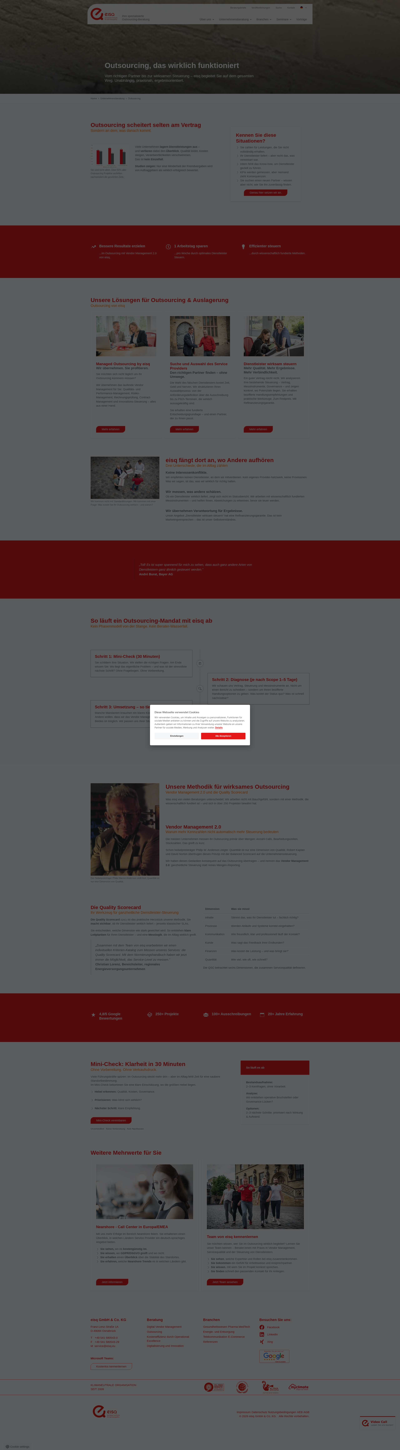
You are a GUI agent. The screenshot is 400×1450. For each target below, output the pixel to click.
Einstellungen (176, 736)
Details (219, 727)
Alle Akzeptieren (223, 736)
